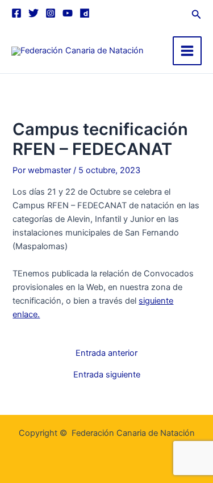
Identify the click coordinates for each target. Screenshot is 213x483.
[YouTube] (67, 13)
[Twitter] (33, 13)
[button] (196, 12)
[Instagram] (50, 13)
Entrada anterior (106, 353)
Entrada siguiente (106, 375)
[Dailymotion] (85, 13)
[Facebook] (16, 13)
